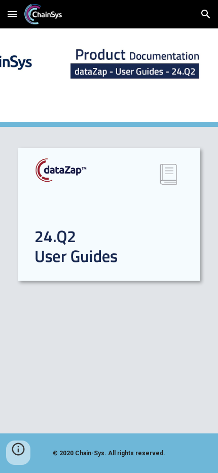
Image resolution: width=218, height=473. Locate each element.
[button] (12, 14)
